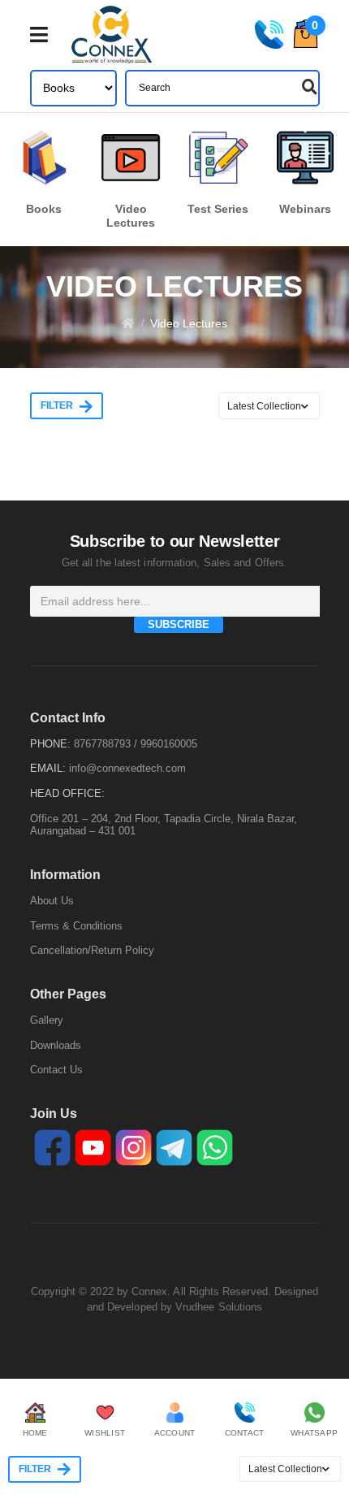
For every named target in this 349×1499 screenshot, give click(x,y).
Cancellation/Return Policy (92, 950)
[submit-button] (308, 87)
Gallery (46, 1020)
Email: (48, 768)
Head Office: (67, 793)
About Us (52, 901)
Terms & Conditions (76, 926)
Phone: (50, 744)
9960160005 (168, 744)
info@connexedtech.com (127, 768)
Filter (57, 405)
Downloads (55, 1045)
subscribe (178, 624)
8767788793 (102, 744)
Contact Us (56, 1070)
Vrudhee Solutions (218, 1307)
